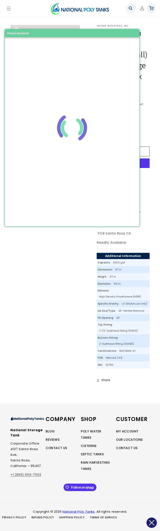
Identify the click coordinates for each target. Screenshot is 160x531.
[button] (8, 8)
